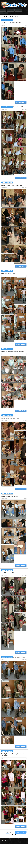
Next (24, 832)
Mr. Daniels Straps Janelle (8, 273)
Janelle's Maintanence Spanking (10, 418)
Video (10, 10)
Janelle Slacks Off (18, 107)
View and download (20, 102)
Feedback (4, 13)
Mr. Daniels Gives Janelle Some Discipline (12, 351)
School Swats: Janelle (19, 657)
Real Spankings (7, 20)
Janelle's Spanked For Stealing (9, 496)
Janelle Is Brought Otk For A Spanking (11, 185)
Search (18, 10)
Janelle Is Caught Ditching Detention (11, 23)
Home (3, 10)
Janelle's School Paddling (8, 573)
